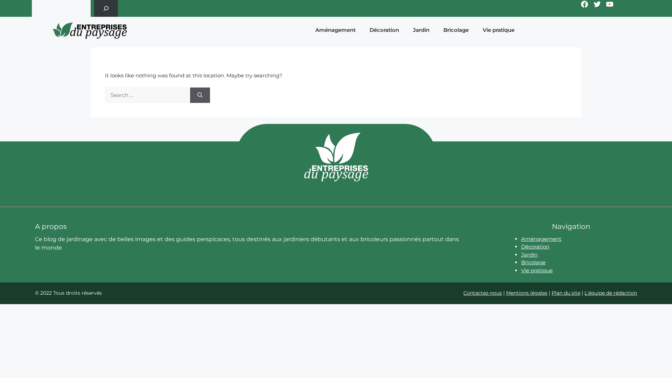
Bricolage (456, 30)
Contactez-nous (482, 293)
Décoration (384, 30)
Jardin (421, 30)
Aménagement (335, 30)
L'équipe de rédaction (610, 293)
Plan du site (566, 293)
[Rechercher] (106, 8)
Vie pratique (498, 30)
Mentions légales (526, 293)
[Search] (200, 95)
